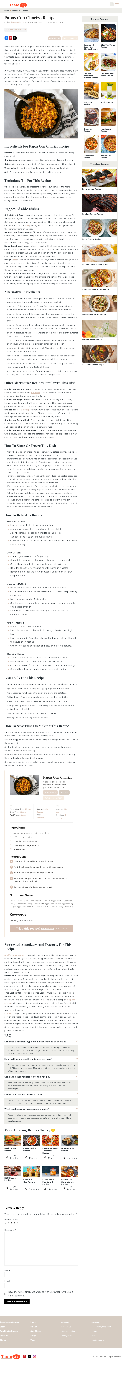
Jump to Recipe (70, 38)
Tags (32, 1340)
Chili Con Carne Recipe (108, 46)
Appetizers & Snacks (9, 1322)
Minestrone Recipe (89, 157)
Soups (33, 1336)
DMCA (94, 1336)
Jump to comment (53, 798)
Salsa (14, 260)
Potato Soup (23, 410)
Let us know (47, 928)
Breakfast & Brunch (20, 11)
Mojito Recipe (107, 102)
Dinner (3, 1340)
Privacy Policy (66, 1336)
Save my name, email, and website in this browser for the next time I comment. (40, 1294)
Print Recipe (54, 38)
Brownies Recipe (88, 130)
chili (27, 225)
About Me (65, 1322)
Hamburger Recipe (106, 130)
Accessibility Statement (101, 1327)
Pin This (64, 792)
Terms (94, 1331)
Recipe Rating (11, 1219)
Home (6, 11)
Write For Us (66, 1327)
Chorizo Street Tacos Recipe (107, 75)
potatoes (35, 392)
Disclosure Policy (68, 1331)
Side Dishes (35, 1331)
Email (8, 1281)
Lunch (33, 1322)
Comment (10, 1230)
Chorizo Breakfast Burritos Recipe (91, 76)
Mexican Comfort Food (16, 30)
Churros (8, 1013)
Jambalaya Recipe (106, 157)
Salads (33, 1327)
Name (8, 1270)
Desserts (4, 1336)
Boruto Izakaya (98, 1340)
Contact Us (96, 1322)
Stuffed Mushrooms (14, 955)
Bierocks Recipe (88, 103)
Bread (2, 1327)
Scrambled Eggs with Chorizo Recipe (91, 47)
